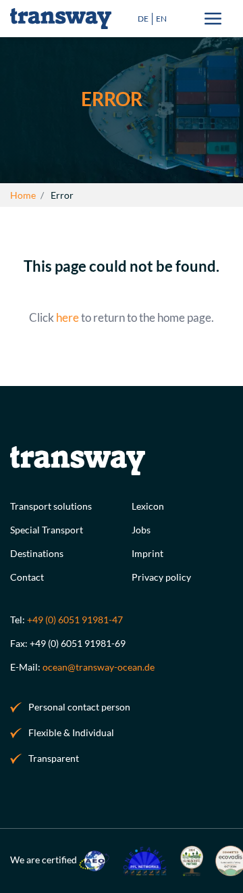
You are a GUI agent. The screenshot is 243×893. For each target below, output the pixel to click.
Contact (27, 577)
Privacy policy (161, 577)
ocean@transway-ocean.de (99, 667)
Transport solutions (51, 506)
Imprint (147, 553)
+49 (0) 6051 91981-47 (75, 619)
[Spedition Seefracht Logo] (60, 19)
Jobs (141, 529)
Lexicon (148, 506)
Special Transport (46, 529)
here (67, 317)
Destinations (36, 553)
